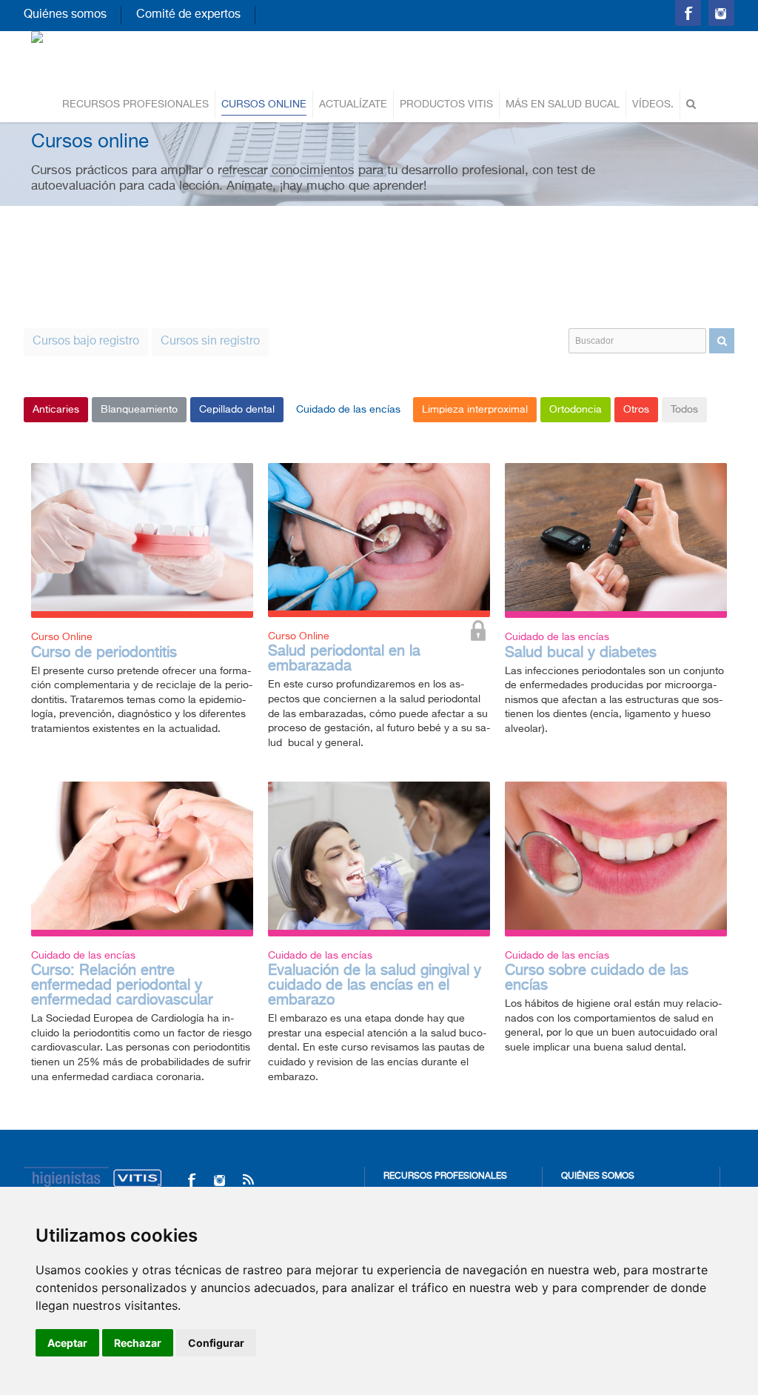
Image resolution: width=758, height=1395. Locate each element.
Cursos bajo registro (86, 341)
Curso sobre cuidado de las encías (596, 978)
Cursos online (263, 104)
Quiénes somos (65, 15)
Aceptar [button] (67, 1342)
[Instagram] (219, 1180)
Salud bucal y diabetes (581, 653)
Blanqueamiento (139, 409)
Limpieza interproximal (475, 409)
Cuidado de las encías (348, 409)
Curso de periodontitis (104, 653)
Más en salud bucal (563, 104)
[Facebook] (191, 1180)
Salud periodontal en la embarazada (344, 659)
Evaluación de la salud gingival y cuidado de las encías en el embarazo (374, 985)
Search (721, 340)
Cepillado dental (237, 409)
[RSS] (248, 1180)
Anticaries (56, 409)
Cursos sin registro (210, 341)
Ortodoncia (575, 409)
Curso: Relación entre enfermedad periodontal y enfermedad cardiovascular (122, 985)
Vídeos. (653, 104)
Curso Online (62, 637)
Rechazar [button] (137, 1342)
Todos (684, 409)
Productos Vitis (446, 104)
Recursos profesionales (135, 104)
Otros (636, 409)
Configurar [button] (216, 1342)
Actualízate (353, 104)
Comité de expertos (188, 15)
